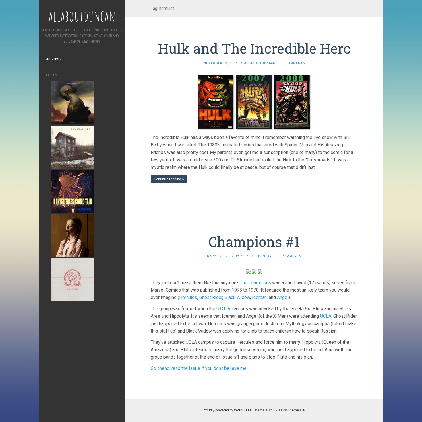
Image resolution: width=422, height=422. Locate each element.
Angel (283, 297)
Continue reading (168, 179)
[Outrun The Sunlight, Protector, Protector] (72, 102)
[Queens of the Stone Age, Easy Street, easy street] (72, 279)
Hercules (188, 297)
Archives (54, 59)
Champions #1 (254, 242)
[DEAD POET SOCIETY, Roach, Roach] (72, 235)
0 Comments (293, 63)
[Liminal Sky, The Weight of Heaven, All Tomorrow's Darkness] (72, 146)
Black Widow (237, 297)
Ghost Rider (210, 297)
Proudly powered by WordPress (227, 410)
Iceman (259, 297)
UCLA (325, 316)
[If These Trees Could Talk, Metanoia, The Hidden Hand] (72, 191)
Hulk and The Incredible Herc (254, 48)
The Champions (255, 282)
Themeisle (296, 410)
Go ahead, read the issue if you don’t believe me (199, 368)
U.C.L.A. (223, 308)
